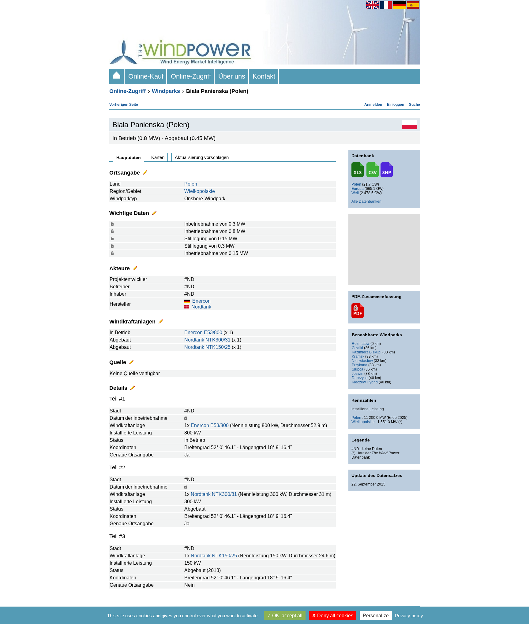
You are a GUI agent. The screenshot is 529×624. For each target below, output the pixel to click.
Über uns (232, 76)
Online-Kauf (146, 76)
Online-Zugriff (191, 76)
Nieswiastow (362, 361)
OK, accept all (286, 615)
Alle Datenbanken (366, 201)
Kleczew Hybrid (365, 382)
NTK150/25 (218, 347)
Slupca (357, 369)
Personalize (376, 615)
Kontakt (264, 76)
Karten (157, 157)
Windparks (166, 91)
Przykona (359, 365)
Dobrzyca (360, 378)
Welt (355, 193)
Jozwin (357, 373)
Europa (357, 188)
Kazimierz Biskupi (366, 352)
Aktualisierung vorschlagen (202, 157)
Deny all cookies (334, 615)
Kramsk (358, 356)
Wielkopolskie (199, 191)
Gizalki (357, 348)
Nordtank (201, 306)
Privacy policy (409, 615)
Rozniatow (361, 344)
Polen (190, 183)
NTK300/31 (218, 339)
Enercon (201, 301)
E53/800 (213, 332)
